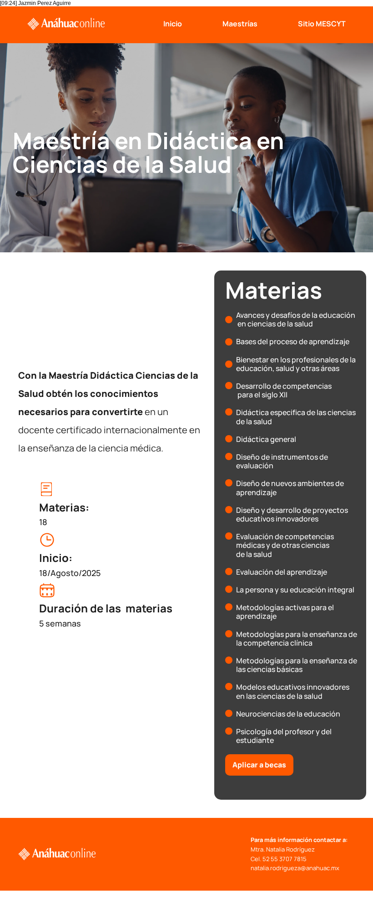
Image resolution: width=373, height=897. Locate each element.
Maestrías (239, 24)
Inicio (172, 24)
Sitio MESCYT (322, 24)
